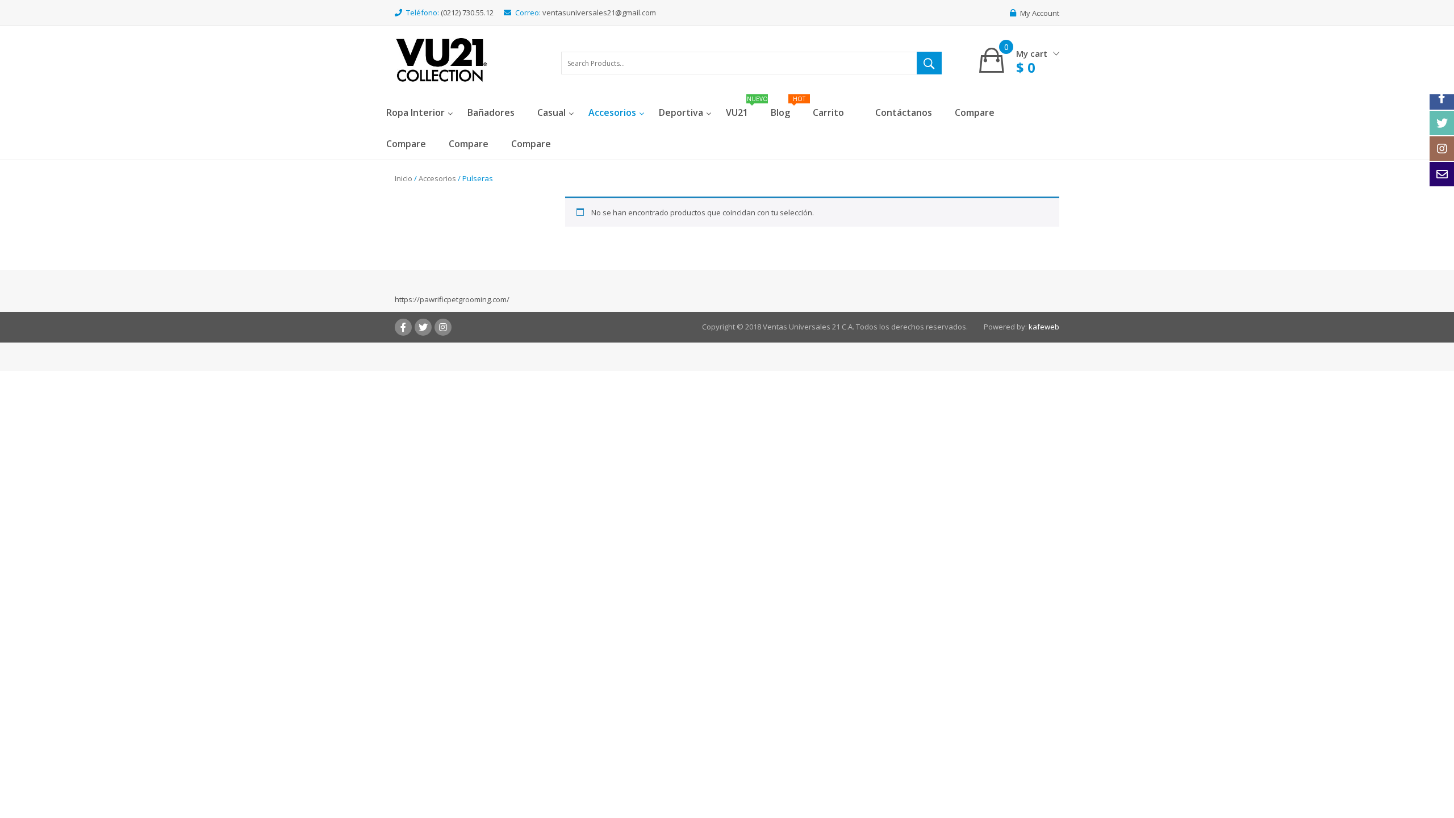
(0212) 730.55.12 (467, 12)
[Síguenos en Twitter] (1442, 123)
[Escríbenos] (1442, 174)
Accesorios (437, 178)
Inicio (403, 178)
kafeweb (1044, 327)
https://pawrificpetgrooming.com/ (452, 299)
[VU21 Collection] (441, 59)
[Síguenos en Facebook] (1442, 97)
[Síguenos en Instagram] (1442, 148)
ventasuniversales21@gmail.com (599, 12)
